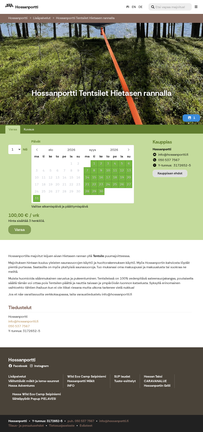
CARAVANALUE (155, 381)
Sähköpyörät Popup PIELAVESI (34, 399)
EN (134, 7)
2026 (71, 150)
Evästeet (86, 425)
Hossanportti (18, 18)
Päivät (35, 141)
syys (92, 150)
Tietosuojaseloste (62, 425)
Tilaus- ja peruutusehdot (26, 425)
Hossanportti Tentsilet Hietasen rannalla (85, 18)
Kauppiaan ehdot (170, 173)
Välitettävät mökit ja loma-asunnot (33, 381)
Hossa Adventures (21, 386)
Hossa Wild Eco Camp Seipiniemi (36, 394)
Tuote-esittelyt (125, 381)
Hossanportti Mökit (81, 381)
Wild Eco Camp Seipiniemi (86, 377)
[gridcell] (36, 163)
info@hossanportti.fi (23, 321)
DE (141, 7)
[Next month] (128, 149)
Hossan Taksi (153, 377)
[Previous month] (36, 149)
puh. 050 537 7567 (81, 421)
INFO (71, 386)
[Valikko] (196, 7)
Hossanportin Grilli (157, 386)
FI (127, 7)
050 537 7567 (19, 326)
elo (51, 150)
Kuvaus (29, 129)
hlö (25, 149)
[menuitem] (170, 7)
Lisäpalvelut (42, 18)
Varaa (13, 129)
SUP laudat (122, 377)
